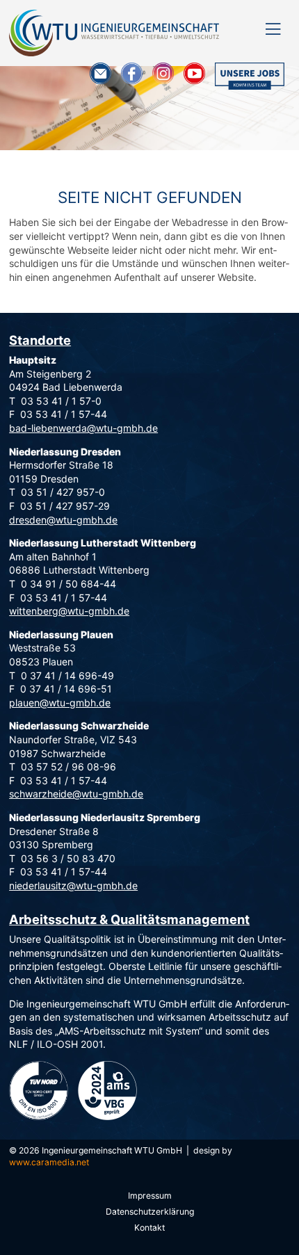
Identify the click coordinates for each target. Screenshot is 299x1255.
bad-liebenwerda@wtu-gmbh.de (83, 428)
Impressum (150, 1195)
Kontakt (149, 1227)
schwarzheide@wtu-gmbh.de (76, 794)
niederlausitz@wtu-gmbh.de (73, 885)
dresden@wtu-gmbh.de (63, 520)
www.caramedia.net (49, 1162)
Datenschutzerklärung (150, 1211)
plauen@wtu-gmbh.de (60, 703)
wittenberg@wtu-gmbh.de (69, 611)
